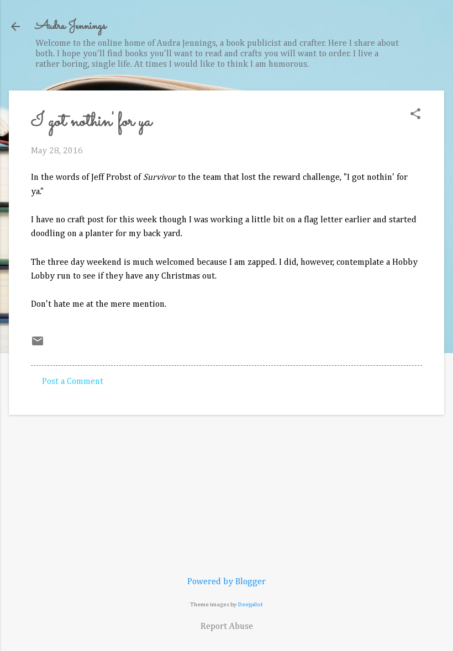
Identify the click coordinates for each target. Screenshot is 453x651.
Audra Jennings (70, 26)
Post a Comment (72, 381)
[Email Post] (37, 345)
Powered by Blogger (226, 582)
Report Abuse (227, 626)
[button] (415, 115)
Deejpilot (250, 604)
